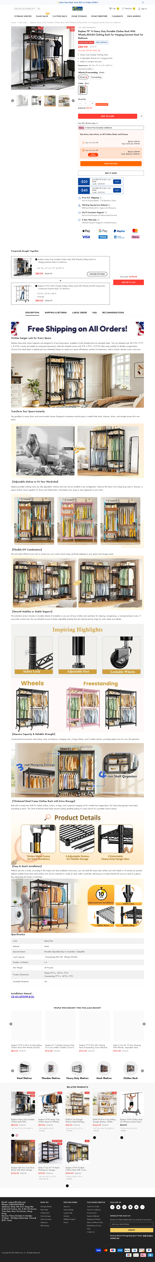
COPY (117, 182)
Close (143, 3)
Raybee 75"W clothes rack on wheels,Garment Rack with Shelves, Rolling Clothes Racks (132, 1120)
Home (13, 22)
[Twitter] (142, 1207)
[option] (43, 58)
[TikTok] (130, 1207)
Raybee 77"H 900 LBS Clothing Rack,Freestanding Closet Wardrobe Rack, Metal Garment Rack (93, 1046)
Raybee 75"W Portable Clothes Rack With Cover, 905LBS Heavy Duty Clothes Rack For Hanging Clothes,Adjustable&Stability (77, 1169)
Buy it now (111, 173)
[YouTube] (136, 1207)
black (13, 1135)
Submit (131, 1230)
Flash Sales (22, 22)
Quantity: (82, 99)
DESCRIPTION (32, 312)
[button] (27, 8)
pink (16, 1135)
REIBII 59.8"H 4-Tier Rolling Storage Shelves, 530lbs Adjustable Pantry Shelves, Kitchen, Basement (104, 1120)
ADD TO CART (107, 116)
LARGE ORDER (79, 312)
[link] (141, 116)
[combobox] (25, 8)
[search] (39, 8)
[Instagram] (118, 1207)
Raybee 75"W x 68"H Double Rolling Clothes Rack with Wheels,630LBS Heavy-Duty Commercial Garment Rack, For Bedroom (71, 287)
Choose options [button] (97, 274)
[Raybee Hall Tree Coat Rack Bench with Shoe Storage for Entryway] (23, 1152)
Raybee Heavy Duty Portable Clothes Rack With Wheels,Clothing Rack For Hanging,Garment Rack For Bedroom (67, 260)
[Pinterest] (124, 1207)
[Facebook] (112, 1207)
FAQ (94, 312)
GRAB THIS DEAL (111, 164)
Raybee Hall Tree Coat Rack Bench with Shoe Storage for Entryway (22, 1169)
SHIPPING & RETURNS (56, 312)
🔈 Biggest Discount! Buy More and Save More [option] (77, 2)
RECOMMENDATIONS (113, 312)
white (98, 1137)
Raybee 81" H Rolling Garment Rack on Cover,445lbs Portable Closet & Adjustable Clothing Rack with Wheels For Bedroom (60, 1046)
